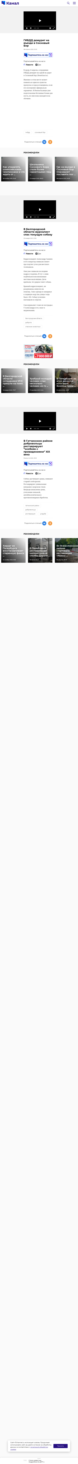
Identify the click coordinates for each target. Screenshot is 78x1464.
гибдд (27, 132)
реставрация (30, 514)
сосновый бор (40, 132)
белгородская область (33, 318)
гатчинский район (32, 506)
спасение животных (32, 327)
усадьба (43, 514)
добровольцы (30, 510)
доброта (28, 322)
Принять (60, 1446)
